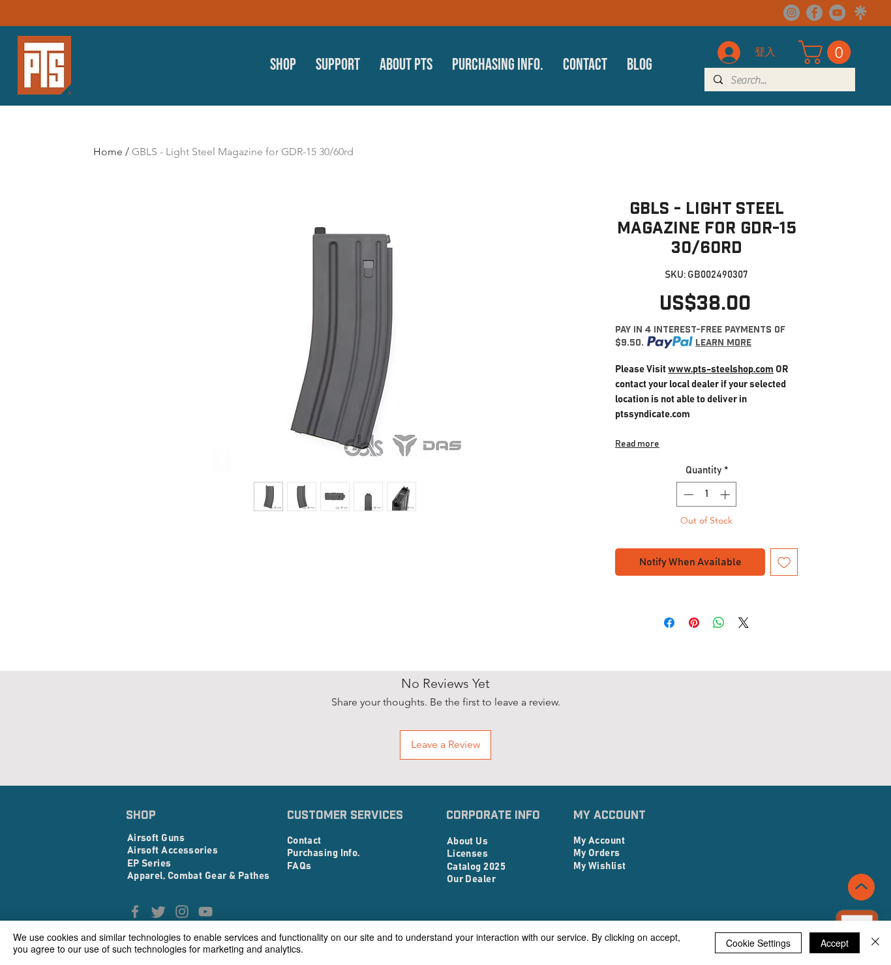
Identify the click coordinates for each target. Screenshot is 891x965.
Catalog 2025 (476, 867)
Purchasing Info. (323, 853)
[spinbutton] (706, 494)
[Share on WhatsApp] (719, 623)
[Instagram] (791, 13)
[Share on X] (743, 623)
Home (108, 151)
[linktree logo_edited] (860, 13)
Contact (304, 841)
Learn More (723, 342)
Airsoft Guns (156, 838)
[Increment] (726, 494)
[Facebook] (814, 13)
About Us (468, 841)
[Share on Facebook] (669, 623)
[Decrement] (687, 494)
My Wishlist (599, 866)
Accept (835, 942)
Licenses (468, 854)
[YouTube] (837, 13)
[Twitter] (158, 911)
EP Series (149, 863)
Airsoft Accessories (173, 850)
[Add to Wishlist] (784, 562)
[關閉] (875, 943)
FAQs (299, 866)
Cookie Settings (758, 942)
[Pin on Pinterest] (694, 623)
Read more (637, 444)
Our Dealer (471, 879)
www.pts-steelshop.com (721, 369)
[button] (283, 65)
